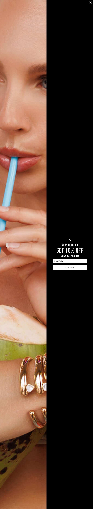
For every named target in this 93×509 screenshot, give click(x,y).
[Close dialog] (90, 2)
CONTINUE (69, 267)
